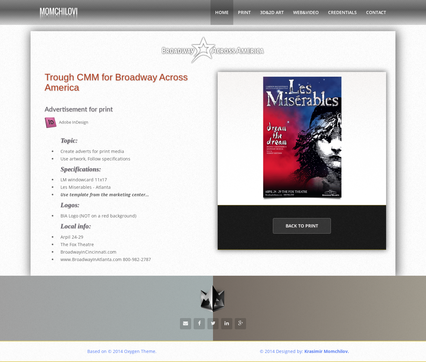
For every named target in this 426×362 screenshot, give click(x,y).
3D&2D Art (272, 12)
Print (244, 12)
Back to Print (302, 226)
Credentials (342, 12)
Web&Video (306, 12)
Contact (376, 12)
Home (222, 12)
